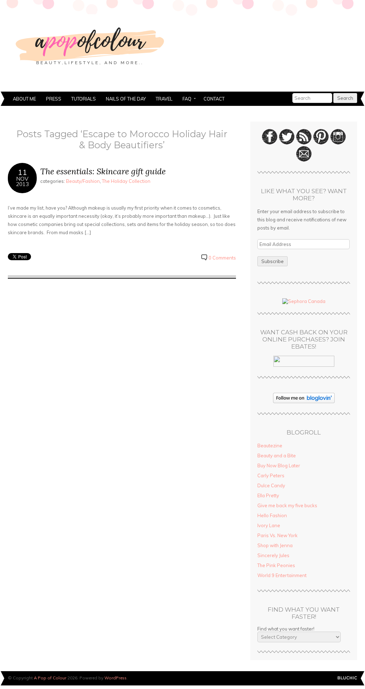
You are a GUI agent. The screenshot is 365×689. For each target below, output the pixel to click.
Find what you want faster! (285, 629)
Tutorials (83, 99)
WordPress (115, 677)
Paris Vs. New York (277, 535)
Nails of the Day (126, 99)
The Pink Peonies (276, 565)
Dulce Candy (271, 485)
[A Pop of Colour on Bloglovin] (304, 401)
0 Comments (222, 258)
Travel (164, 99)
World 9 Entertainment (282, 575)
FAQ (184, 99)
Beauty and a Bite (276, 455)
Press (53, 99)
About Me (24, 99)
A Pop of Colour (50, 677)
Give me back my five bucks (287, 505)
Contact (214, 99)
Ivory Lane (268, 525)
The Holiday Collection (126, 181)
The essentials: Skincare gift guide (103, 171)
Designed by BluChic (347, 678)
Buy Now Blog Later (278, 465)
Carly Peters (270, 475)
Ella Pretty (268, 495)
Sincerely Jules (273, 555)
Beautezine (269, 445)
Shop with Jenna (275, 545)
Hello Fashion (272, 515)
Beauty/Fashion (83, 181)
